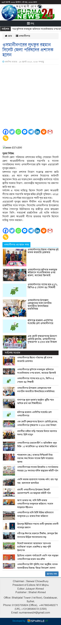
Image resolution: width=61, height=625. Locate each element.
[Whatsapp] (18, 132)
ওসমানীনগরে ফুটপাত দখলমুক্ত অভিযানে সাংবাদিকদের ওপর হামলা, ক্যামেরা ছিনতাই (42, 272)
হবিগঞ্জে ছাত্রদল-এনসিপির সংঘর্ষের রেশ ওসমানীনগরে (40, 322)
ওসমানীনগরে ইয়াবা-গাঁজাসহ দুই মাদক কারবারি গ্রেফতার (43, 251)
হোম (9, 35)
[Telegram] (31, 132)
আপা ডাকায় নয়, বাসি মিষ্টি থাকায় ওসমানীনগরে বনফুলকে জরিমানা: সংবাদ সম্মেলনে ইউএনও (35, 504)
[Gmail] (50, 132)
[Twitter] (12, 132)
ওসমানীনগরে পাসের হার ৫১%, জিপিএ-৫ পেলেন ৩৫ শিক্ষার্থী (43, 286)
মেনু (32, 23)
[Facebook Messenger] (24, 132)
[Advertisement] (30, 96)
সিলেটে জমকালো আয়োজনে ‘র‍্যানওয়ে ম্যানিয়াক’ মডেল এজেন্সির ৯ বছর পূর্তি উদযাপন (34, 547)
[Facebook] (5, 132)
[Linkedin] (37, 132)
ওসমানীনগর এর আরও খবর (16, 244)
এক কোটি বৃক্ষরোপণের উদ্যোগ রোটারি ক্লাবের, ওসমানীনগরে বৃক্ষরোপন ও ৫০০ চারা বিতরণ (42, 339)
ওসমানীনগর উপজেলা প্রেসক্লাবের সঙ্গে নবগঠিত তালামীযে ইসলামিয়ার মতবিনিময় (40, 304)
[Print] (44, 132)
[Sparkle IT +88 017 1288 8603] (37, 620)
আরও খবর (53, 574)
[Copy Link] (5, 138)
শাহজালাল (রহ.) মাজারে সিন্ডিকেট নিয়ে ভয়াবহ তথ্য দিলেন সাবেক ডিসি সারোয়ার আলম (35, 458)
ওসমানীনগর (24, 35)
